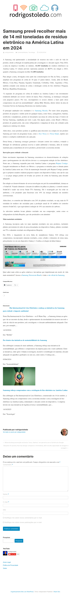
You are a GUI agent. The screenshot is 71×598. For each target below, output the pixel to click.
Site (4, 510)
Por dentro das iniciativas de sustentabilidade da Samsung (25, 340)
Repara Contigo (62, 163)
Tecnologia (31, 52)
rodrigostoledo (9, 52)
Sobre (5, 568)
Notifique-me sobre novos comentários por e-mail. (23, 518)
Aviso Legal (7, 562)
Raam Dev (57, 591)
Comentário (8, 465)
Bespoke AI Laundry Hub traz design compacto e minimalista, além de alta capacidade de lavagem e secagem (35, 447)
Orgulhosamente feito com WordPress (22, 591)
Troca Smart (54, 134)
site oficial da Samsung (56, 275)
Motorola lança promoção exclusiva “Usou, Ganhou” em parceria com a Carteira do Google (34, 443)
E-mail (6, 502)
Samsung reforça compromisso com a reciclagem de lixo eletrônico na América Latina (35, 390)
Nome (6, 494)
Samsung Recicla (41, 110)
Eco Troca (42, 134)
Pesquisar (6, 537)
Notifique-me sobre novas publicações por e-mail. (23, 522)
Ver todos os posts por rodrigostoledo (14, 432)
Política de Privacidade (10, 565)
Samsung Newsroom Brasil (31, 275)
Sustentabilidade (22, 52)
